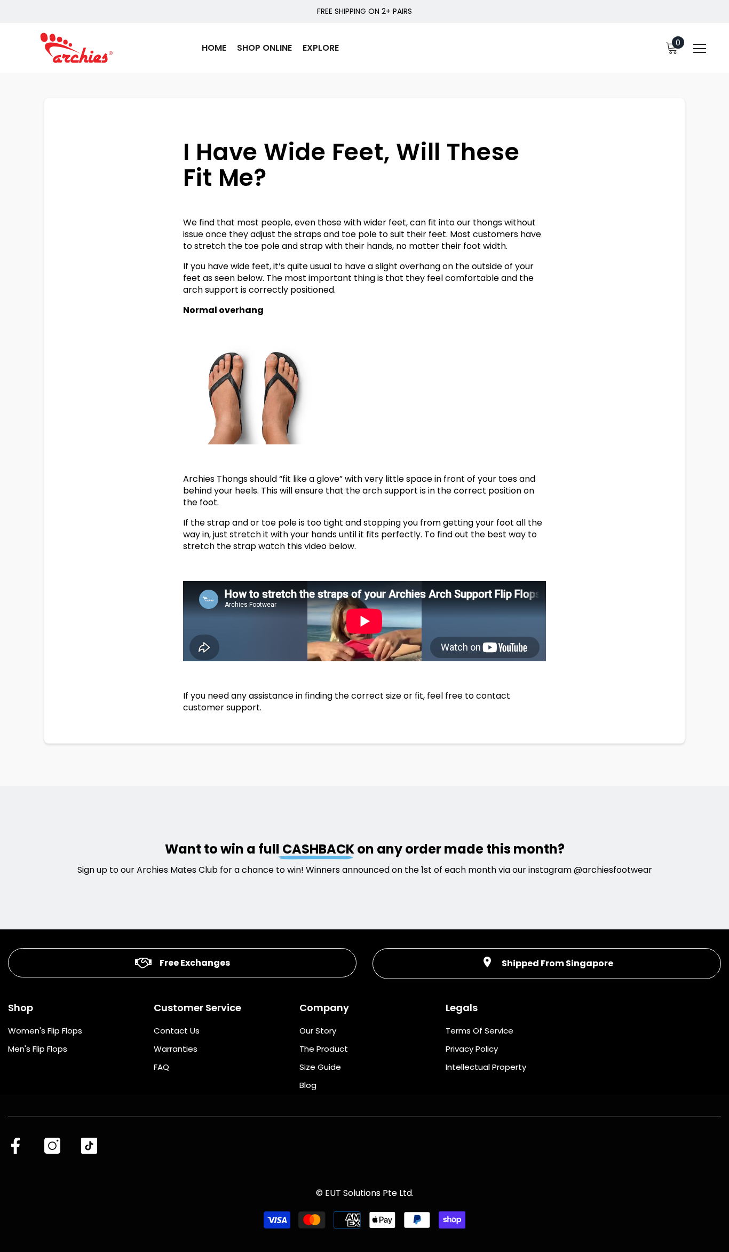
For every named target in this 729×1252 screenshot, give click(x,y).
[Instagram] (52, 1145)
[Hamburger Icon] (699, 49)
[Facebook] (15, 1145)
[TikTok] (89, 1145)
